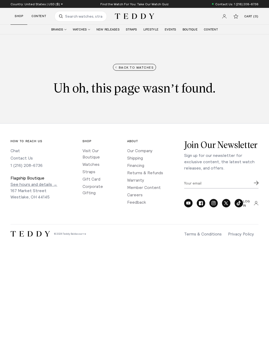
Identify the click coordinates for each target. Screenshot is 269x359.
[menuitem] (59, 29)
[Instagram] (213, 203)
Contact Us (22, 157)
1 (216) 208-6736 (27, 165)
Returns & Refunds (145, 172)
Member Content (144, 187)
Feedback (136, 201)
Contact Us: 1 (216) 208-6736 (236, 4)
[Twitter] (226, 203)
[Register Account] (224, 16)
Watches (91, 164)
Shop (19, 16)
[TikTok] (239, 203)
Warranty (135, 179)
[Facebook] (201, 203)
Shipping (135, 157)
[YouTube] (188, 203)
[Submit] (256, 183)
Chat (15, 150)
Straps (88, 171)
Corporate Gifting (92, 189)
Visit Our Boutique (91, 153)
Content (39, 16)
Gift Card (91, 178)
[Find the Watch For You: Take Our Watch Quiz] (134, 4)
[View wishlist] (236, 16)
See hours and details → (34, 184)
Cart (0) (251, 16)
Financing (135, 165)
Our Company (140, 150)
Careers (135, 194)
